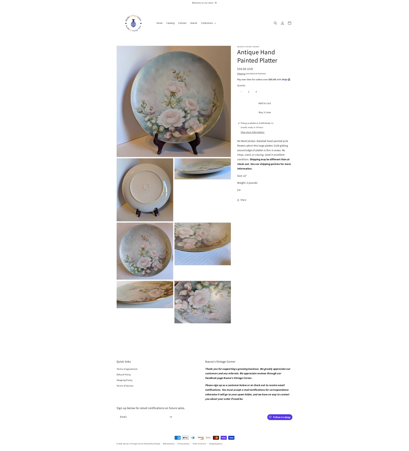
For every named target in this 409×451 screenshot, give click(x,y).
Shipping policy (215, 444)
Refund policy (168, 444)
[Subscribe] (170, 417)
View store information (252, 132)
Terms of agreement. (127, 369)
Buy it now (265, 112)
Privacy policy (183, 444)
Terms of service (199, 444)
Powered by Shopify (152, 444)
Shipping (241, 73)
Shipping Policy (124, 380)
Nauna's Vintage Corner (133, 444)
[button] (208, 23)
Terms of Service (125, 385)
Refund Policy (124, 374)
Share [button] (243, 199)
